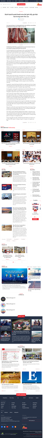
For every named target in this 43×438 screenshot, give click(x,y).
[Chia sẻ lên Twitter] (30, 23)
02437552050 (25, 418)
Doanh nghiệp (31, 7)
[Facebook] (31, 1)
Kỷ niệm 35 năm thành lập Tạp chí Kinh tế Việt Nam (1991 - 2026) (31, 362)
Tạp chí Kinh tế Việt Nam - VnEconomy (36, 434)
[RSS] (15, 427)
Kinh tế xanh (21, 7)
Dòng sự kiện (21, 347)
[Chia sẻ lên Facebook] (28, 23)
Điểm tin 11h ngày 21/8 (10, 303)
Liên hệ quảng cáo (32, 420)
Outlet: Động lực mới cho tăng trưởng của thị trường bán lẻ (19, 256)
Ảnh (1, 412)
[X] (33, 1)
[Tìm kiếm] (3, 4)
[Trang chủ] (1, 7)
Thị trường (26, 7)
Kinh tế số (16, 7)
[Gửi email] (32, 23)
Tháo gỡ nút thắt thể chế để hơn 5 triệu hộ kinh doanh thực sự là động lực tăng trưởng (19, 173)
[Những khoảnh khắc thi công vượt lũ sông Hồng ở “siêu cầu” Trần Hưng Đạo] (37, 334)
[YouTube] (37, 1)
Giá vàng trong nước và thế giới (7, 384)
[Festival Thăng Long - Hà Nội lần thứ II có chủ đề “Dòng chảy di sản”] (6, 334)
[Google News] (41, 1)
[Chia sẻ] (35, 23)
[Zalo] (35, 1)
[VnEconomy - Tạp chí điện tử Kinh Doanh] (21, 394)
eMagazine (6, 412)
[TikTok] (39, 1)
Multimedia (4, 266)
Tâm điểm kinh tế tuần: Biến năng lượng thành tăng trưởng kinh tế (34, 278)
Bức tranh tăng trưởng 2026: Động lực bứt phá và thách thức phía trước (19, 209)
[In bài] (7, 23)
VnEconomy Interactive (27, 384)
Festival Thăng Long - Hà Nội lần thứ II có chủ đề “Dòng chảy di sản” (5, 339)
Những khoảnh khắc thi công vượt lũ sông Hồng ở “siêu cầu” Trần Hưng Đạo (36, 340)
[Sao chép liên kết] (33, 23)
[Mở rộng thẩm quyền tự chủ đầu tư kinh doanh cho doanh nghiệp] (6, 322)
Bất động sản (37, 7)
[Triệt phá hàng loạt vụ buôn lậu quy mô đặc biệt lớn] (37, 322)
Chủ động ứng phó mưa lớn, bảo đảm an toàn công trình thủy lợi (36, 191)
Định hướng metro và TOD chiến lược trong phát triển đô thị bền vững (10, 362)
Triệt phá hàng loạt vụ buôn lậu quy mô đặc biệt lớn (36, 327)
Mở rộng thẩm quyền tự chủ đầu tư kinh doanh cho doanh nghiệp (5, 327)
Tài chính (12, 7)
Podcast (11, 412)
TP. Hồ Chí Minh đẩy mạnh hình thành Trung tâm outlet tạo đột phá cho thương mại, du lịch (36, 184)
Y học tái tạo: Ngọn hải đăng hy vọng (34, 290)
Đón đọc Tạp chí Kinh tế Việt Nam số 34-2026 (19, 185)
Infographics (16, 412)
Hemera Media (15, 433)
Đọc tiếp (4, 169)
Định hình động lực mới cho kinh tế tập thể (19, 195)
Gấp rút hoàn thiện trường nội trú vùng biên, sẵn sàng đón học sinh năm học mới (21, 333)
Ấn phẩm (35, 200)
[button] (22, 262)
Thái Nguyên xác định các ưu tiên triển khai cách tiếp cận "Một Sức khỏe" (7, 256)
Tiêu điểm (4, 7)
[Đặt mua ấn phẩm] (39, 4)
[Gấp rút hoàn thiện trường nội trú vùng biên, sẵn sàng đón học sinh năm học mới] (21, 324)
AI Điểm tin (21, 294)
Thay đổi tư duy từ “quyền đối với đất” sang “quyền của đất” (19, 226)
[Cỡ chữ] (9, 23)
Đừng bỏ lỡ (4, 244)
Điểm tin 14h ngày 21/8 (10, 297)
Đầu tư (8, 7)
